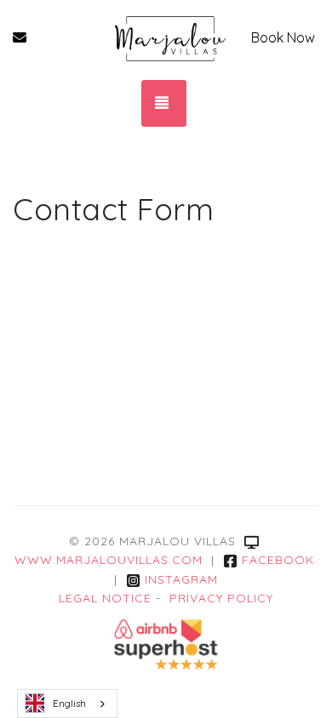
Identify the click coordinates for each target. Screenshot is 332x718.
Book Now (283, 37)
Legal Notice (105, 598)
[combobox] (67, 703)
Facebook (278, 559)
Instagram (181, 579)
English (69, 703)
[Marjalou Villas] (170, 38)
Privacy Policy (221, 598)
